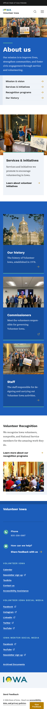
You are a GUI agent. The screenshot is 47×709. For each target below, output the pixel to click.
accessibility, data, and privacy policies (22, 702)
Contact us (8, 585)
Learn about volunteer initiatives (19, 184)
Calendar (7, 569)
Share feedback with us (24, 551)
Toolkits (7, 580)
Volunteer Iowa (11, 13)
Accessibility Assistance (15, 591)
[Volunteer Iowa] (9, 10)
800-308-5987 (18, 535)
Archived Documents (14, 664)
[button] (37, 705)
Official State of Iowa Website (15, 3)
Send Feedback (11, 694)
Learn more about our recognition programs (15, 454)
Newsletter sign (13, 575)
